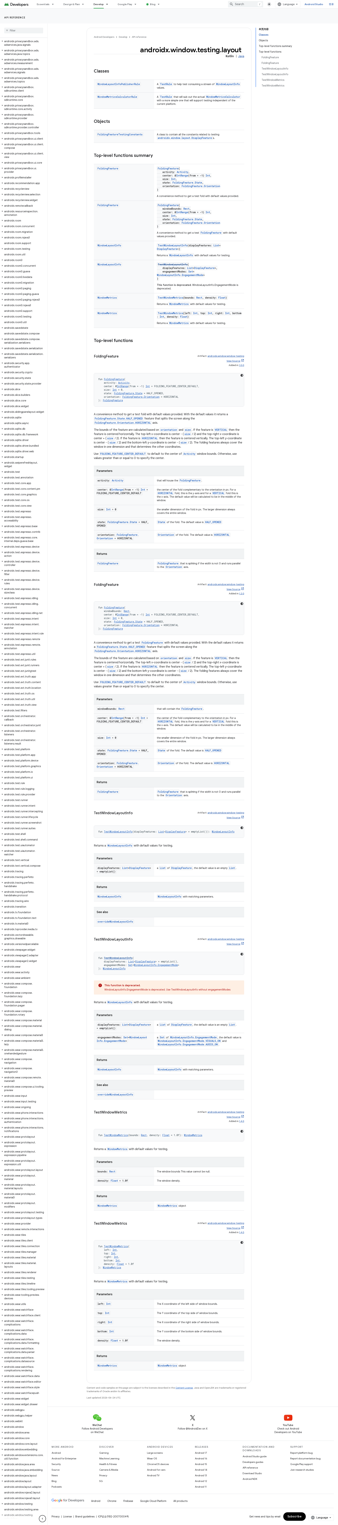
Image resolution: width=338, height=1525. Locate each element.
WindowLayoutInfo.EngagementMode (180, 275)
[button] (23, 43)
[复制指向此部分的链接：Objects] (113, 122)
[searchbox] (23, 30)
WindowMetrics (107, 297)
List (216, 245)
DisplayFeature (167, 249)
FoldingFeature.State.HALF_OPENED (119, 418)
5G (101, 1481)
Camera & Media (108, 1469)
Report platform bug (301, 1452)
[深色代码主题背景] (242, 375)
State (161, 522)
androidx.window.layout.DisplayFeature (185, 138)
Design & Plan (71, 4)
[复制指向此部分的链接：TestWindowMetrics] (130, 1112)
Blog (152, 4)
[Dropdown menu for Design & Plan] (84, 4)
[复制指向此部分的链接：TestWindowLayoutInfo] (136, 813)
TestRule (166, 84)
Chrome (111, 1501)
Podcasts (57, 1486)
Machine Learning (109, 1458)
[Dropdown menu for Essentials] (54, 4)
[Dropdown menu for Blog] (160, 4)
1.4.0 (241, 1121)
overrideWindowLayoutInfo (115, 921)
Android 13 (201, 1475)
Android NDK (250, 1479)
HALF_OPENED (213, 522)
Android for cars (156, 1469)
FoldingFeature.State (187, 182)
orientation (169, 429)
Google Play (125, 4)
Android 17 (201, 1452)
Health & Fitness (108, 1464)
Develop (98, 4)
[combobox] (245, 4)
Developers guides (253, 1462)
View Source (233, 360)
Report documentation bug (305, 1458)
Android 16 (201, 1458)
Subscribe (294, 1516)
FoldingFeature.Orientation (201, 186)
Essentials (43, 4)
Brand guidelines (85, 1516)
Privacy (103, 1475)
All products (180, 1501)
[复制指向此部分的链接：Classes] (112, 71)
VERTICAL (221, 429)
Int (208, 175)
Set (190, 271)
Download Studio (252, 1473)
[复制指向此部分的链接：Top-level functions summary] (156, 156)
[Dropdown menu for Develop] (108, 4)
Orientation (166, 534)
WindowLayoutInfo (228, 84)
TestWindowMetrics (170, 297)
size (188, 429)
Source (56, 1469)
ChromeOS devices (158, 1464)
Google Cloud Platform (153, 1501)
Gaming (104, 1452)
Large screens (155, 1452)
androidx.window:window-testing (226, 356)
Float (222, 297)
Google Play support (301, 1464)
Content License (184, 1387)
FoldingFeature (108, 168)
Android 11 (201, 1486)
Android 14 (201, 1469)
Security (56, 1464)
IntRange (182, 175)
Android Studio (314, 4)
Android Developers (104, 36)
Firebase (128, 1501)
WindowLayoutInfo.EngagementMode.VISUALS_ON (189, 1041)
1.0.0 (241, 365)
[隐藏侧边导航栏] (42, 1518)
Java (241, 56)
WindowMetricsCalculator (223, 96)
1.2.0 (241, 593)
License (67, 1516)
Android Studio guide (255, 1456)
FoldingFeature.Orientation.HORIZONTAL (123, 422)
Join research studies (302, 1469)
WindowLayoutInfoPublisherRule (119, 84)
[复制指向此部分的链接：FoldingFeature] (122, 357)
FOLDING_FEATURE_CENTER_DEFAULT (123, 453)
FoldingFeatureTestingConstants (120, 134)
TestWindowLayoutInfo (172, 245)
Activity (182, 172)
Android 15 (201, 1464)
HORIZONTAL (150, 438)
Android (56, 1452)
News (55, 1475)
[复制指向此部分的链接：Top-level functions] (136, 341)
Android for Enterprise (64, 1458)
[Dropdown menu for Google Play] (137, 4)
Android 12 (201, 1481)
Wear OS (152, 1458)
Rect (186, 208)
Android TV (153, 1475)
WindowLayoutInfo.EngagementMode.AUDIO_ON (188, 1044)
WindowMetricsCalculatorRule (117, 96)
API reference (15, 17)
